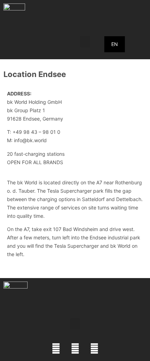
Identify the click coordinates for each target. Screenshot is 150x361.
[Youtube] (94, 349)
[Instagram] (75, 349)
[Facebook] (56, 349)
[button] (85, 41)
